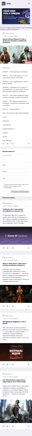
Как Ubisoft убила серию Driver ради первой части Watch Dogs (14, 381)
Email (4, 171)
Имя (4, 165)
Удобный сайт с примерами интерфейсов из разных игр (13, 210)
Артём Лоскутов (9, 33)
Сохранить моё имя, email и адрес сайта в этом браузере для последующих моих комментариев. (16, 186)
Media (9, 3)
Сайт (3, 178)
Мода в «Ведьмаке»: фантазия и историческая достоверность (15, 264)
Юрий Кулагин (9, 203)
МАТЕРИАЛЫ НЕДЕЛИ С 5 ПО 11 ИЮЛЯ (14, 322)
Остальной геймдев (12, 36)
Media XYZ (3, 27)
